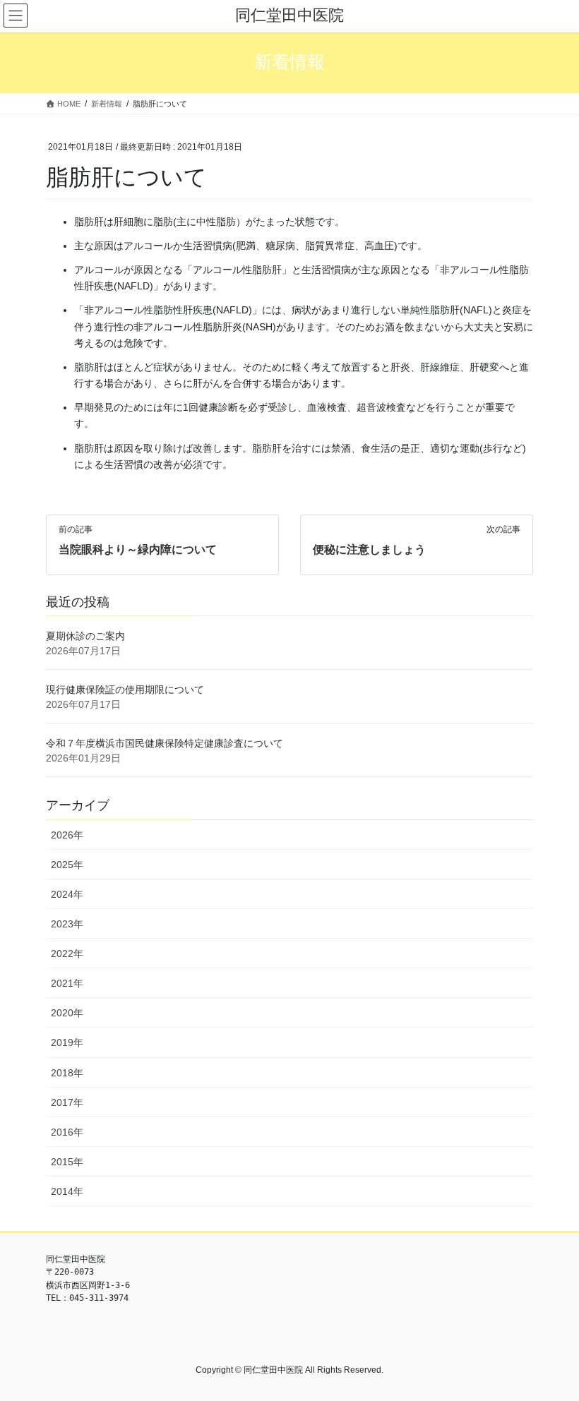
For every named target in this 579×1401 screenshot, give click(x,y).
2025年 (67, 864)
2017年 (67, 1102)
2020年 (67, 1012)
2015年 (67, 1161)
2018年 (67, 1072)
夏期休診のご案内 (85, 636)
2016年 (67, 1132)
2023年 (67, 924)
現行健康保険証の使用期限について (125, 689)
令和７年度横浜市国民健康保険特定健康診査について (164, 743)
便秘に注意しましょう (369, 549)
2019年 (67, 1042)
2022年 (67, 953)
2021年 (67, 983)
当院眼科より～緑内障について (138, 549)
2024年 (67, 894)
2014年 (67, 1191)
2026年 (67, 835)
